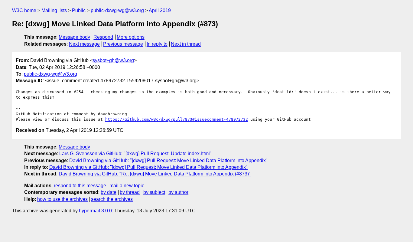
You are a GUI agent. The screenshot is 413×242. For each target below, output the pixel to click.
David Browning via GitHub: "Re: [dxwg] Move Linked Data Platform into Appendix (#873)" (155, 173)
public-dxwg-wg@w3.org (117, 10)
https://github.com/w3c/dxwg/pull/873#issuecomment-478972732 (176, 119)
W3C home (24, 10)
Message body (74, 37)
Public (79, 10)
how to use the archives (62, 199)
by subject (154, 192)
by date (108, 192)
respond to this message (80, 185)
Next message (84, 44)
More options (131, 37)
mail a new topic (126, 185)
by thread (130, 192)
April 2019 (160, 10)
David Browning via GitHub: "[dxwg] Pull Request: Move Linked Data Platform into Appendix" (168, 160)
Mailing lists (54, 10)
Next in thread (186, 44)
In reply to (157, 44)
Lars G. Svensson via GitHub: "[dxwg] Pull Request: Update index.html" (135, 153)
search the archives (112, 199)
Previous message (123, 44)
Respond (103, 37)
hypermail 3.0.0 (95, 210)
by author (178, 192)
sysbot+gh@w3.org (113, 60)
